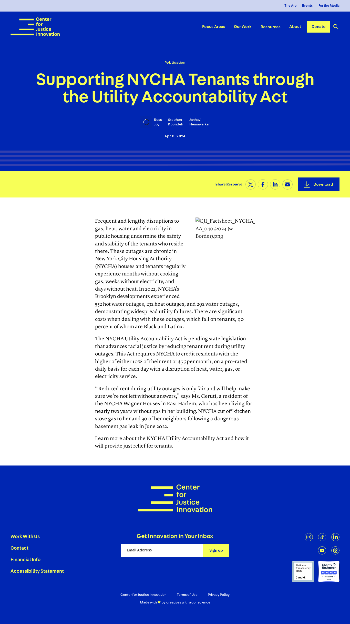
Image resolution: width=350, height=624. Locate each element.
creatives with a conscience (188, 602)
